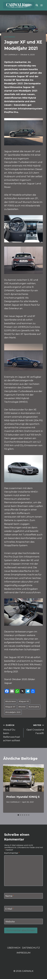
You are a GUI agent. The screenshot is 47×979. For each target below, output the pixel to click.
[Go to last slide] (7, 788)
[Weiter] (40, 788)
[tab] (18, 815)
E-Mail (9, 908)
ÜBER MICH (13, 947)
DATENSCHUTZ (31, 947)
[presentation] (23, 778)
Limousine (34, 707)
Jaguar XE (24, 701)
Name (9, 896)
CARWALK (12, 54)
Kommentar (12, 853)
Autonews (10, 701)
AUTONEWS (9, 37)
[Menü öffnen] (41, 5)
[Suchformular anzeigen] (36, 5)
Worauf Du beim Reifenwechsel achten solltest (11, 733)
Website (10, 921)
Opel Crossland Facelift (35, 729)
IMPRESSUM (23, 952)
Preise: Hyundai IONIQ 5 (23, 796)
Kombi (22, 707)
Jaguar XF (10, 707)
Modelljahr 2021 (12, 712)
